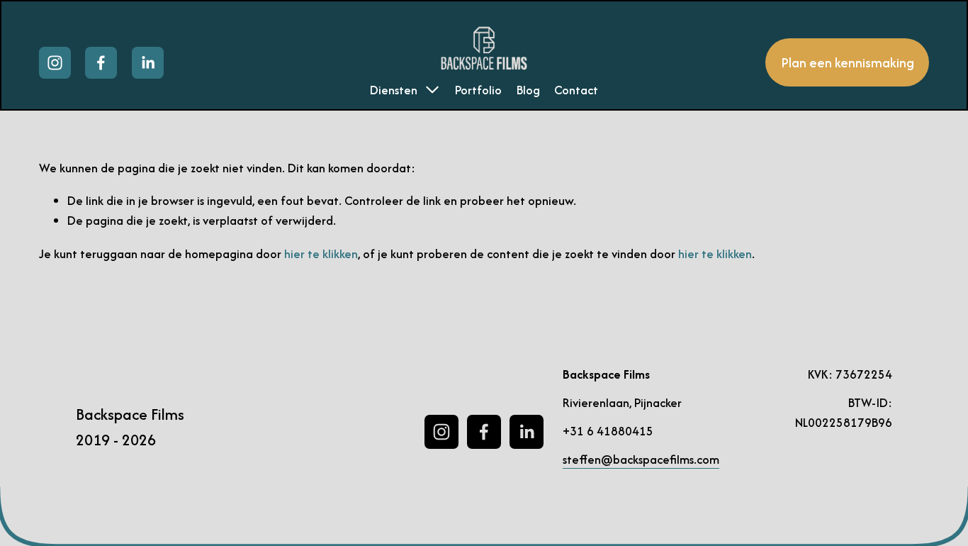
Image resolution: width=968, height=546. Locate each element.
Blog (528, 90)
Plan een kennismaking (847, 62)
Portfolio (478, 90)
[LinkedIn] (148, 63)
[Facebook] (101, 63)
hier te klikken (321, 253)
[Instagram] (55, 63)
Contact (576, 90)
